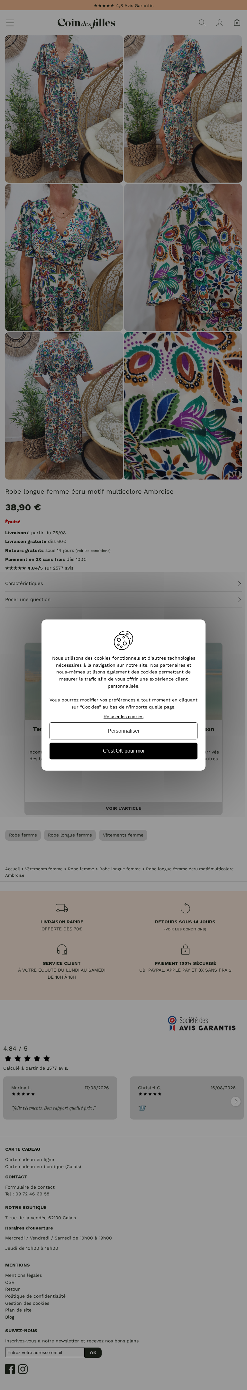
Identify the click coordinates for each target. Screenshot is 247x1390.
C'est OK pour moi (123, 751)
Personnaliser (124, 731)
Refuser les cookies (123, 716)
